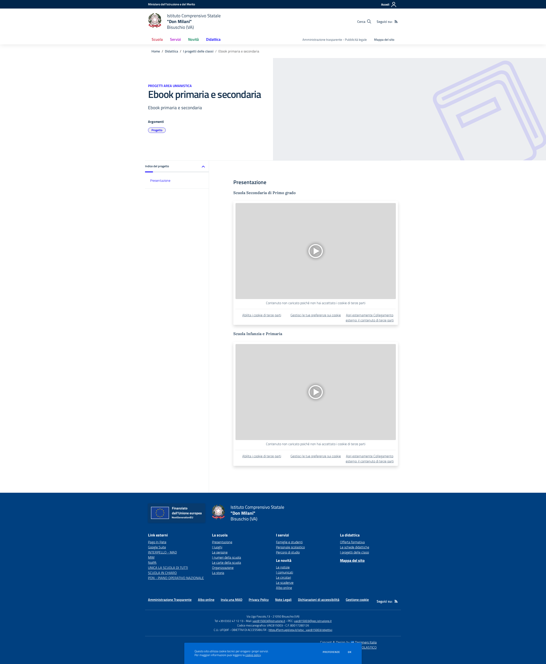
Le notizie (283, 567)
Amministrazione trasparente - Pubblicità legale (334, 39)
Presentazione (160, 180)
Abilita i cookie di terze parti (261, 315)
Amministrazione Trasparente (170, 599)
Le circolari (283, 577)
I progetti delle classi (198, 51)
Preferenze (331, 652)
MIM (151, 557)
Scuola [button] (157, 39)
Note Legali (283, 599)
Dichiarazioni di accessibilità (318, 599)
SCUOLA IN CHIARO (162, 572)
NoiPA (152, 562)
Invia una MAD (231, 599)
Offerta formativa (352, 542)
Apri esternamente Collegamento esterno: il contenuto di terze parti (370, 317)
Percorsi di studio (288, 552)
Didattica (171, 51)
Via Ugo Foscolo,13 (258, 616)
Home (155, 51)
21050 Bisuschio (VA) (286, 616)
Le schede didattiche (354, 547)
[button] (177, 166)
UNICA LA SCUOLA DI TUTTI (168, 567)
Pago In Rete (157, 542)
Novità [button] (193, 39)
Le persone (220, 552)
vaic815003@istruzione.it (269, 621)
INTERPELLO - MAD (162, 552)
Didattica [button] (213, 39)
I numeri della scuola (226, 557)
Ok (350, 652)
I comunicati (284, 572)
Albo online (284, 587)
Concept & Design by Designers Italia (348, 642)
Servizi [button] (175, 39)
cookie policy (253, 655)
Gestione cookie (357, 599)
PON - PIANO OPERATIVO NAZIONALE (176, 577)
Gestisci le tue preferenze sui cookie (315, 315)
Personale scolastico (290, 547)
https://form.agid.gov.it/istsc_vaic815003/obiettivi (300, 630)
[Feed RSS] (396, 21)
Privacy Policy (259, 599)
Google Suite (157, 547)
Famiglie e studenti (289, 542)
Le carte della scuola (226, 562)
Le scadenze (284, 582)
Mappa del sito (384, 39)
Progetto (156, 130)
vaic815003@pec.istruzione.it (313, 621)
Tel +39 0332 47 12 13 (229, 621)
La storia (218, 572)
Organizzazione (223, 567)
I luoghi (217, 547)
